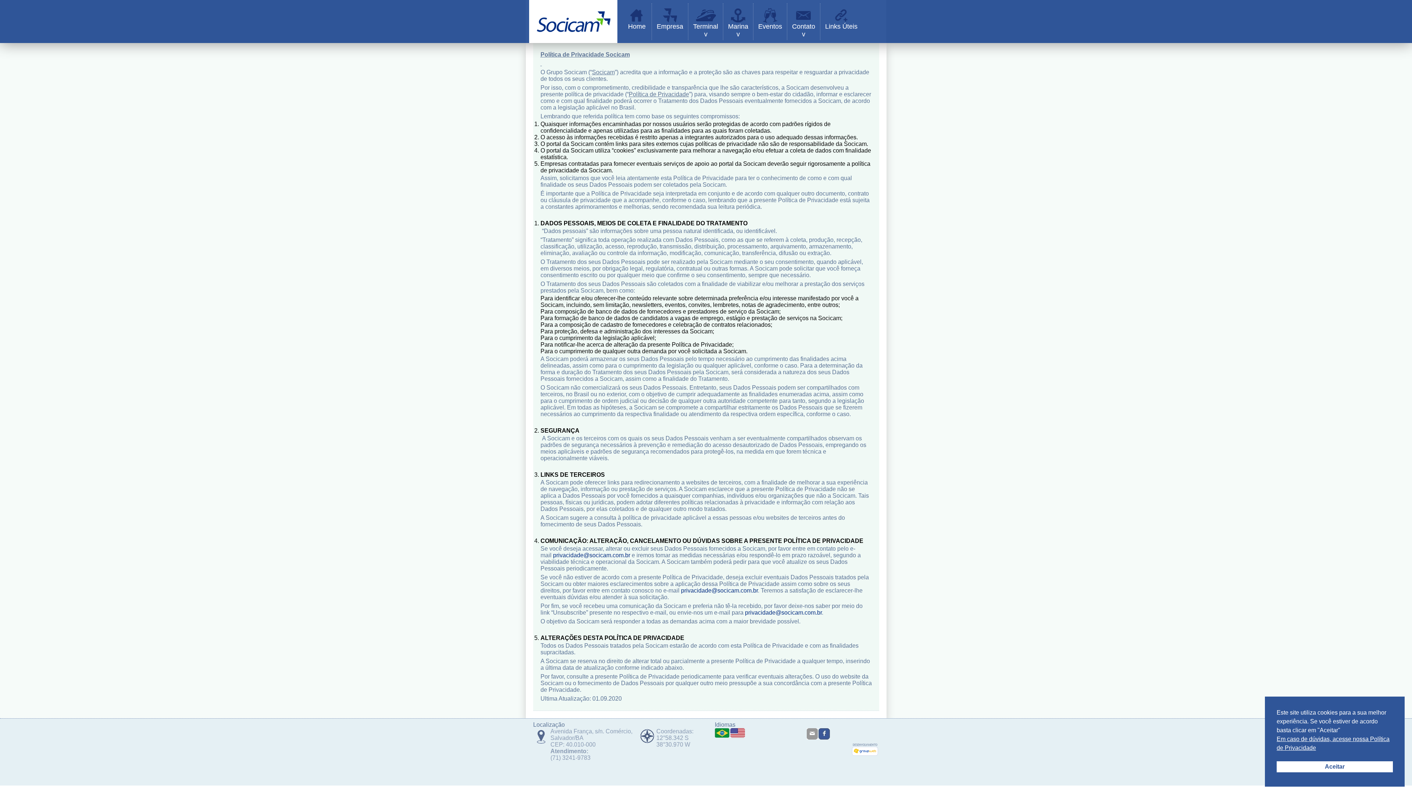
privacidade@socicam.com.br (591, 555)
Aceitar (1335, 766)
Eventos (770, 26)
